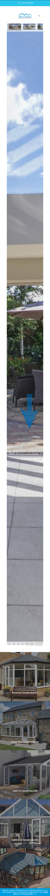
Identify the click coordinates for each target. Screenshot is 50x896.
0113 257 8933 (27, 3)
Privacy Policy (27, 894)
